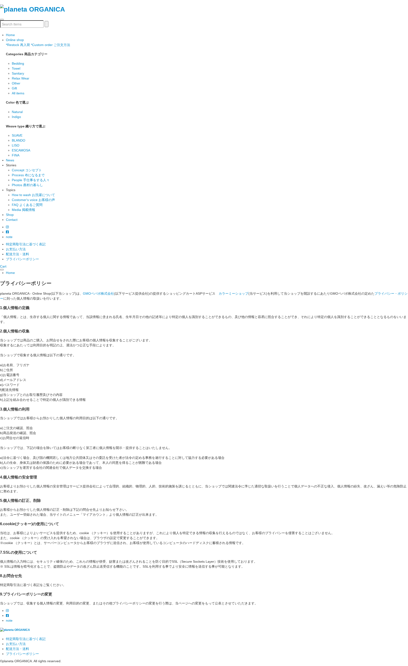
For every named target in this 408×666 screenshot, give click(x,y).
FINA (15, 155)
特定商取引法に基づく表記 (26, 244)
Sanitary (18, 73)
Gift (14, 88)
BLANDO (18, 140)
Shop (10, 215)
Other (16, 83)
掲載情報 (23, 210)
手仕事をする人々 (31, 180)
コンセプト (27, 170)
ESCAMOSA (21, 150)
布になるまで (28, 175)
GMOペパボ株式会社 (98, 293)
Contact (11, 220)
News (10, 160)
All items (18, 93)
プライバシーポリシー (22, 259)
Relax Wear (20, 78)
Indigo (16, 117)
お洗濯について (33, 195)
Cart (3, 266)
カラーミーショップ (233, 293)
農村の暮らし (27, 185)
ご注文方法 (50, 45)
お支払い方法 (16, 249)
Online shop (15, 40)
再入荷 (18, 45)
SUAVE (17, 135)
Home (10, 35)
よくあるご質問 (27, 205)
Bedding (18, 63)
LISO (15, 145)
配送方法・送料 (17, 254)
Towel (16, 68)
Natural (17, 112)
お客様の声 (33, 200)
